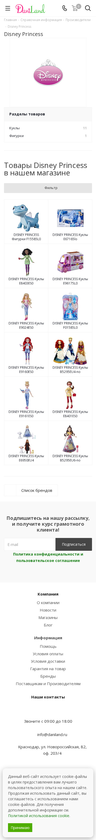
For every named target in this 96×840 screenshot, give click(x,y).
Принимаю (20, 827)
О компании (48, 602)
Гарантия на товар (48, 668)
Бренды (48, 676)
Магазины (48, 617)
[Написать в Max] (48, 711)
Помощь (48, 646)
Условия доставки (48, 661)
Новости (48, 610)
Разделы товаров (27, 113)
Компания (48, 594)
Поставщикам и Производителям (48, 683)
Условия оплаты (48, 653)
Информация (48, 637)
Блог (48, 625)
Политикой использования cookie (38, 815)
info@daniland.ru (52, 734)
